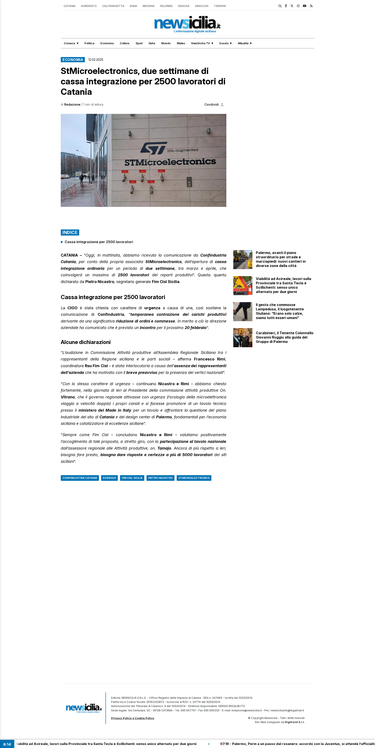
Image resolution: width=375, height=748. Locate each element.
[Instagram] (298, 6)
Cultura (124, 43)
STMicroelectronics (194, 478)
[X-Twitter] (291, 6)
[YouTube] (304, 6)
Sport (139, 43)
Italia (152, 43)
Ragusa (183, 6)
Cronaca (69, 43)
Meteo (181, 43)
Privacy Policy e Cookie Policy (132, 718)
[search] (279, 6)
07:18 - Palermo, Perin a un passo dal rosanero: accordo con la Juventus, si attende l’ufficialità (270, 744)
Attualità (243, 43)
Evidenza (109, 478)
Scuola (223, 43)
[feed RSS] (311, 6)
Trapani (220, 6)
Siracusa (202, 6)
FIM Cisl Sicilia (132, 478)
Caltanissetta (113, 6)
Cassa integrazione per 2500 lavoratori (99, 242)
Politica (89, 43)
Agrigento (89, 6)
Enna (133, 6)
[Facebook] (286, 6)
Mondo (166, 43)
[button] (143, 160)
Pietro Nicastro (160, 478)
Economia (106, 43)
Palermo (166, 6)
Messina (149, 6)
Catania (70, 6)
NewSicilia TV (200, 43)
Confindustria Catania (79, 478)
